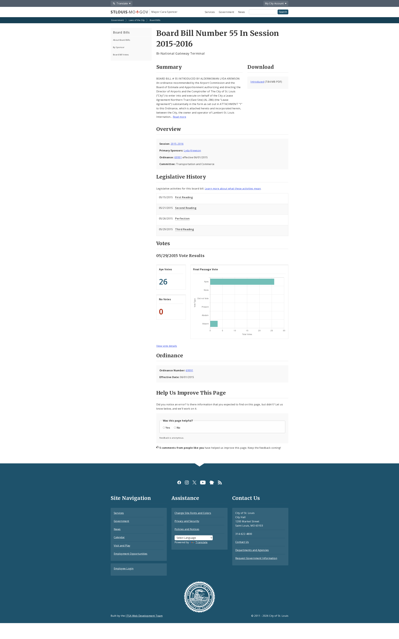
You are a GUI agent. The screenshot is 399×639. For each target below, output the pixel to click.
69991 (178, 157)
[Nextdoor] (211, 482)
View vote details (166, 346)
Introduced (257, 81)
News (241, 12)
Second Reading (185, 208)
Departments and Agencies (252, 550)
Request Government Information (256, 558)
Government (226, 12)
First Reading (184, 197)
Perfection (182, 218)
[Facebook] (179, 482)
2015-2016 (177, 144)
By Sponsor (119, 47)
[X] (194, 482)
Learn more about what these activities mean (233, 188)
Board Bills (155, 20)
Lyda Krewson (192, 150)
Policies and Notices (187, 529)
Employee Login (124, 568)
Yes (168, 427)
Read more (179, 117)
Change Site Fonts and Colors (193, 513)
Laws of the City (137, 20)
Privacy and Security (187, 521)
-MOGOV (129, 12)
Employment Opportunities (130, 553)
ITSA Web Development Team (144, 615)
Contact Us (242, 542)
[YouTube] (203, 482)
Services (210, 12)
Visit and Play (122, 545)
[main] (199, 240)
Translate (201, 542)
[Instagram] (187, 482)
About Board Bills (121, 40)
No (178, 427)
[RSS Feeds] (220, 482)
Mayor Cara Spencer (164, 12)
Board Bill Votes (121, 54)
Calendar (119, 537)
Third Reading (184, 229)
